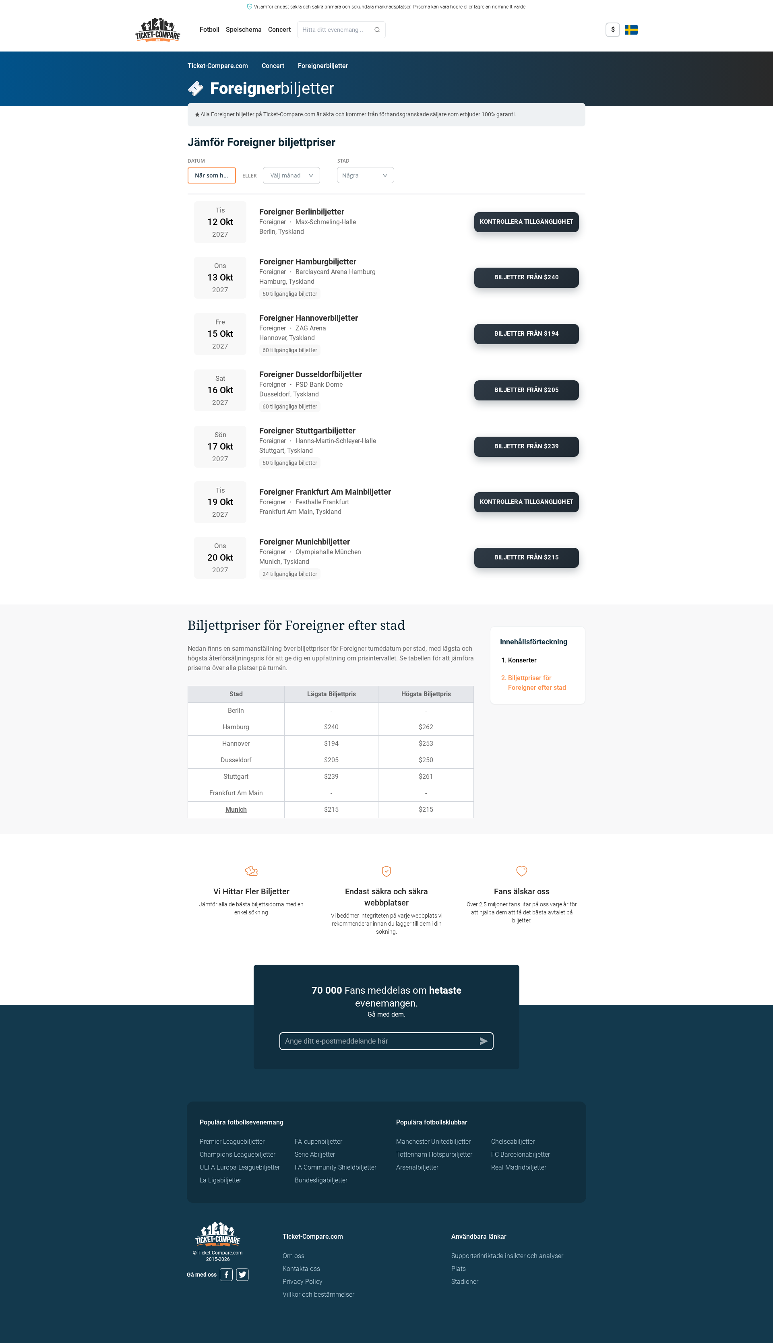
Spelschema (244, 29)
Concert (279, 29)
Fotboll (209, 29)
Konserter (522, 660)
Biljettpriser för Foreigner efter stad (537, 682)
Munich (236, 809)
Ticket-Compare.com (218, 66)
